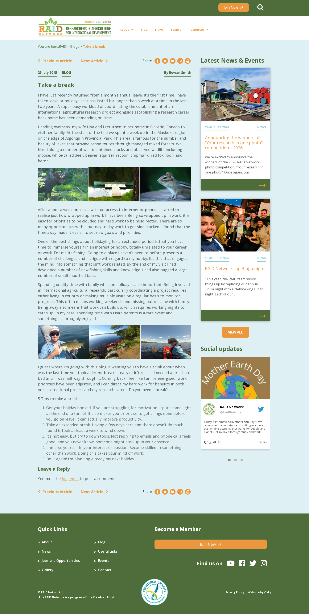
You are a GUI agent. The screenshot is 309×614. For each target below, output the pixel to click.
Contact (104, 570)
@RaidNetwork (230, 412)
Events (176, 29)
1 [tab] (229, 461)
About (124, 29)
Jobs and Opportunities (61, 560)
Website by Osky (259, 592)
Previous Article (57, 60)
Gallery (47, 570)
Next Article (92, 60)
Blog (144, 29)
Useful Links (108, 551)
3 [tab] (242, 461)
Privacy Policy (235, 592)
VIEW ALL (235, 332)
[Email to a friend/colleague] (180, 61)
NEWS (261, 127)
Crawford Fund (103, 597)
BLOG (66, 72)
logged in (70, 478)
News (159, 29)
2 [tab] (235, 461)
